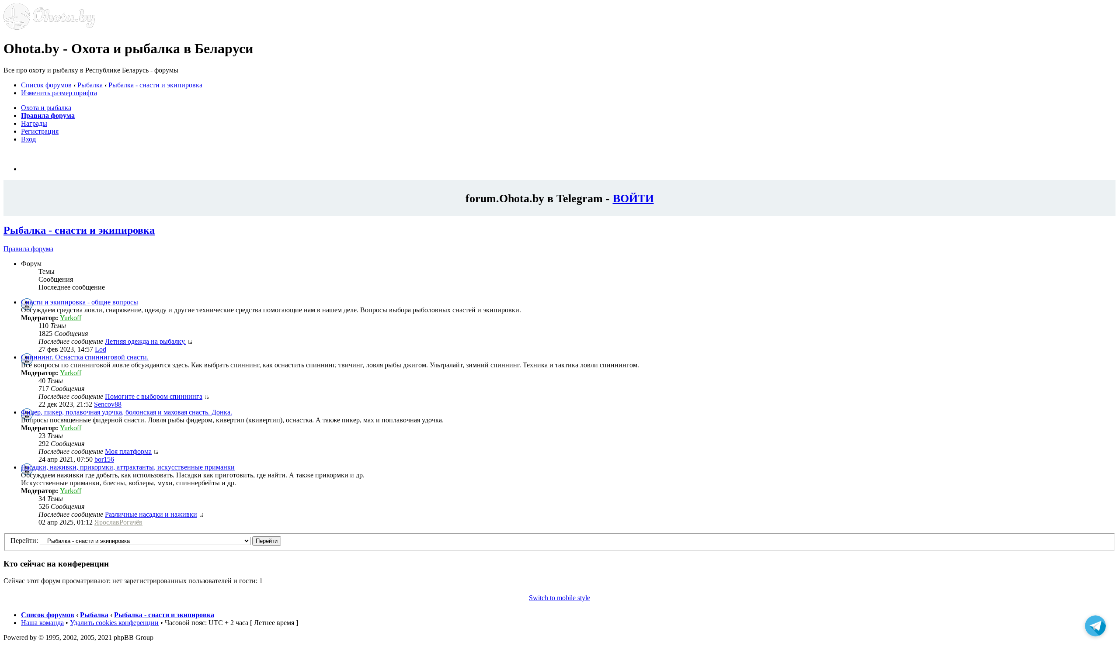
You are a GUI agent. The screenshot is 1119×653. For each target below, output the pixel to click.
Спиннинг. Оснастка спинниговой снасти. (85, 357)
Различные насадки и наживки (151, 514)
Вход (28, 139)
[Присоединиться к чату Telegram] (1095, 625)
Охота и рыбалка (46, 107)
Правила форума (28, 248)
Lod (100, 349)
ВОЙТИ (633, 198)
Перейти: (24, 540)
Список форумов (46, 85)
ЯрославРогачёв (118, 522)
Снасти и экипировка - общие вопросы (79, 302)
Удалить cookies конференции (114, 622)
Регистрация (40, 131)
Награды (34, 123)
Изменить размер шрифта (59, 93)
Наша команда (42, 622)
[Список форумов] (49, 27)
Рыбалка (90, 85)
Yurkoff (70, 317)
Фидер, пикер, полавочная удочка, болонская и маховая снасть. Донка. (126, 412)
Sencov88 (108, 404)
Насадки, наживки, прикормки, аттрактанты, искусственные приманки (128, 467)
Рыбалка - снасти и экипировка (155, 85)
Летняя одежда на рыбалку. (145, 341)
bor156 (104, 459)
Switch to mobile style (559, 597)
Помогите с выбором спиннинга (153, 396)
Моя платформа (128, 451)
